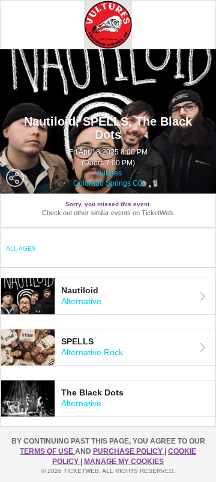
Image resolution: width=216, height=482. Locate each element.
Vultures (108, 173)
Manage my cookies (124, 461)
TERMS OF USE (47, 451)
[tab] (108, 296)
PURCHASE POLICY (128, 451)
